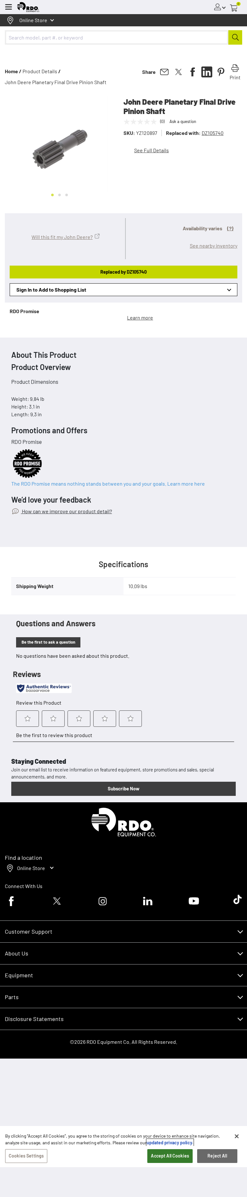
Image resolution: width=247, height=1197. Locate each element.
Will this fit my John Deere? (62, 237)
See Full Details (151, 150)
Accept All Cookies (170, 1155)
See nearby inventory (213, 245)
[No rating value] (142, 122)
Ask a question (182, 121)
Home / (13, 71)
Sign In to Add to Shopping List (51, 289)
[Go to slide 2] (59, 195)
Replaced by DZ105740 (123, 272)
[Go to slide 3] (66, 195)
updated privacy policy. (170, 1142)
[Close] (237, 1136)
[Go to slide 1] (52, 195)
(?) (230, 228)
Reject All (217, 1155)
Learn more (140, 317)
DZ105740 (213, 133)
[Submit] (235, 37)
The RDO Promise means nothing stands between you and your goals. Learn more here (108, 483)
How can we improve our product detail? (66, 511)
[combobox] (123, 37)
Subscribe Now (123, 788)
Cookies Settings (26, 1155)
